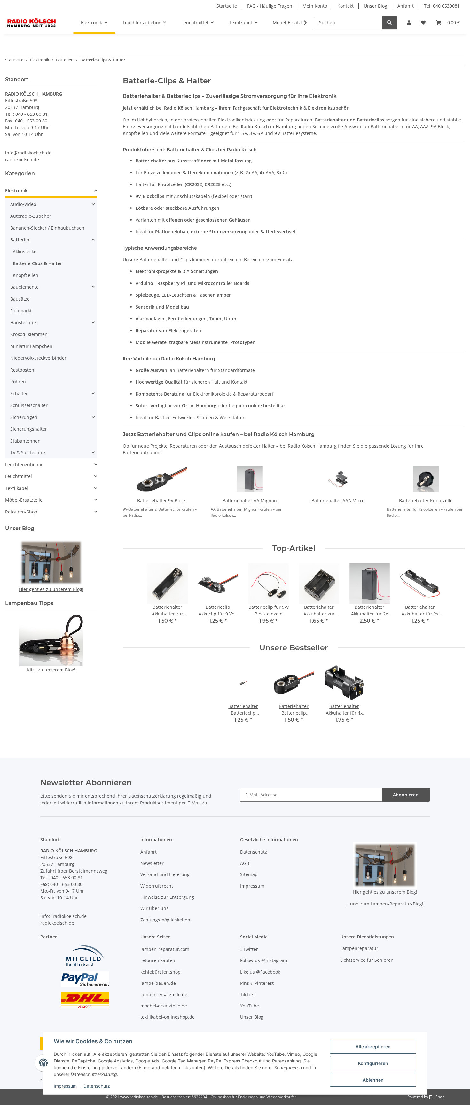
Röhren (18, 382)
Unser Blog (375, 6)
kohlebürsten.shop (160, 972)
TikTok (247, 994)
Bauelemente (24, 287)
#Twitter (249, 949)
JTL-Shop (436, 1097)
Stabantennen (25, 441)
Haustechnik (23, 322)
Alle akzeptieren (373, 1046)
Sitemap (249, 874)
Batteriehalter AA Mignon (250, 501)
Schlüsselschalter (29, 405)
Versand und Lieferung (165, 874)
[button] (409, 23)
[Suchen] (389, 22)
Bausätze (20, 299)
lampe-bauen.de (158, 983)
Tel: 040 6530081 (442, 6)
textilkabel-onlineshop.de (167, 1017)
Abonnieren (406, 795)
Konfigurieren (373, 1063)
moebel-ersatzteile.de (163, 1006)
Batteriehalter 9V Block (161, 501)
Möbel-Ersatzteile (24, 500)
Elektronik (16, 190)
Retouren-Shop (21, 512)
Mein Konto (314, 6)
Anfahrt (405, 6)
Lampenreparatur (359, 948)
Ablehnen (373, 1080)
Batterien (20, 240)
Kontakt (345, 6)
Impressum (65, 1086)
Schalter (19, 393)
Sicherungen (23, 417)
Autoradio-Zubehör (30, 216)
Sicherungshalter (28, 429)
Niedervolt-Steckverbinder (38, 358)
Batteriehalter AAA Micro (337, 501)
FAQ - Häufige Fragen (269, 6)
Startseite (226, 6)
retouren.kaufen (157, 960)
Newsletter (152, 863)
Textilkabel (16, 488)
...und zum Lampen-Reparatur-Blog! (384, 904)
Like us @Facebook (260, 972)
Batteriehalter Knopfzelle (426, 501)
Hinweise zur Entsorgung (167, 897)
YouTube (249, 1006)
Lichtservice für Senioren (367, 960)
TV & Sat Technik (28, 453)
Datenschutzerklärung (152, 796)
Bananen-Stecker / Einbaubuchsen (47, 228)
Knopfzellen (25, 275)
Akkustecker (25, 251)
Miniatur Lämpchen (31, 346)
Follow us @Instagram (263, 960)
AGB (244, 863)
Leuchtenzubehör (24, 464)
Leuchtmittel (18, 476)
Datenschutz (96, 1086)
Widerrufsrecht (156, 886)
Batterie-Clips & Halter (37, 263)
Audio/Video (23, 204)
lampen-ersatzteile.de (163, 994)
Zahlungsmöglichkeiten (165, 920)
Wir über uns (154, 908)
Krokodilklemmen (29, 334)
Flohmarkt (21, 311)
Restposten (22, 370)
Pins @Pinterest (257, 983)
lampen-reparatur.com (164, 949)
